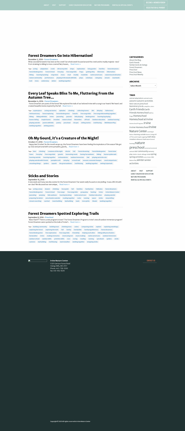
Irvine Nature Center (27, 5)
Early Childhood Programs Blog (92, 17)
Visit (54, 5)
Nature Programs (101, 5)
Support (62, 5)
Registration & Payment (155, 7)
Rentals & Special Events (122, 5)
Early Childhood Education (80, 5)
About (46, 5)
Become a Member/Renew (155, 2)
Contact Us (151, 260)
